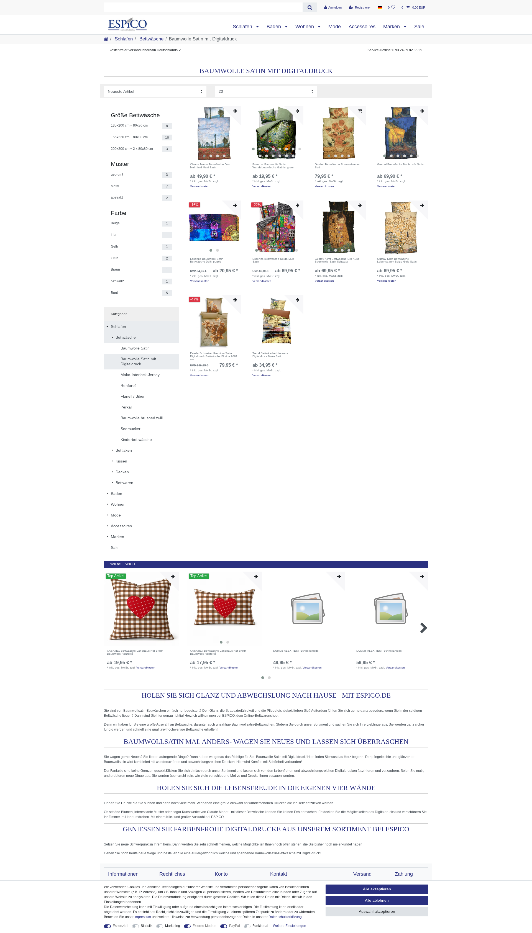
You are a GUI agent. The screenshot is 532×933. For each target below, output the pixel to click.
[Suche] (310, 7)
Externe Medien (204, 926)
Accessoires (362, 26)
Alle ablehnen (377, 900)
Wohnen (305, 26)
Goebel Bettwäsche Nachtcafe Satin (400, 164)
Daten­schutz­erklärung (285, 917)
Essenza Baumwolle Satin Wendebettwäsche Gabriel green (273, 166)
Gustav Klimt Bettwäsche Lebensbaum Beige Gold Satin (397, 260)
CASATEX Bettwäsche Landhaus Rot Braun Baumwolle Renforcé (135, 652)
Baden (274, 26)
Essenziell (120, 926)
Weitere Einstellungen (289, 926)
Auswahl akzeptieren (377, 911)
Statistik (146, 926)
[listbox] (214, 133)
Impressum (142, 917)
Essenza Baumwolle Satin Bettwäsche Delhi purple (206, 260)
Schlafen (243, 26)
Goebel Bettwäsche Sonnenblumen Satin (337, 166)
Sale (419, 26)
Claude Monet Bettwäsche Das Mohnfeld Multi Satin (210, 166)
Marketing (172, 926)
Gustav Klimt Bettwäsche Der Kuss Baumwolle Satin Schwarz (337, 260)
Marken (392, 26)
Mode (334, 26)
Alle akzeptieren (377, 889)
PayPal (234, 926)
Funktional (260, 926)
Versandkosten (199, 186)
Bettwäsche (150, 39)
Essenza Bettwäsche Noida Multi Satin (273, 260)
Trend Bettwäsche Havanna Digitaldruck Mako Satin (270, 355)
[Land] (379, 7)
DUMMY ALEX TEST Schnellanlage (296, 650)
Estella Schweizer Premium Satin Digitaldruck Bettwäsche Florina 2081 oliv (213, 356)
